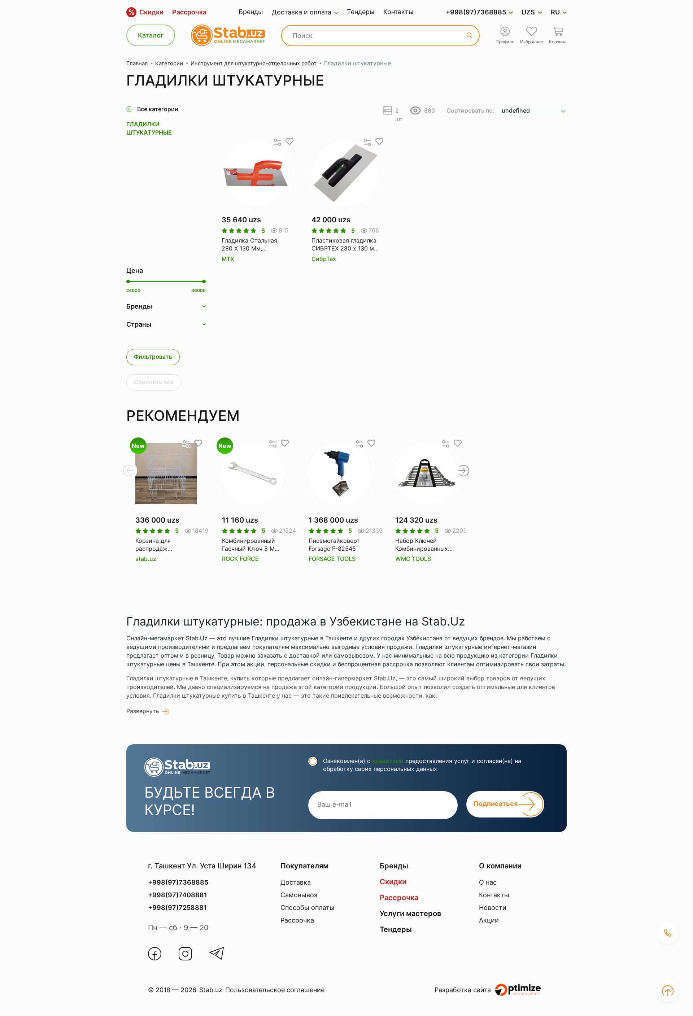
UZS (528, 12)
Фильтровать (153, 356)
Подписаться (496, 803)
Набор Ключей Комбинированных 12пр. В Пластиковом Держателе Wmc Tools (425, 545)
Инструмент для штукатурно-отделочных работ (254, 63)
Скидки (146, 12)
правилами (388, 760)
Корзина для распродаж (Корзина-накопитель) (153, 545)
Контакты (398, 12)
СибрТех (323, 258)
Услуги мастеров (410, 913)
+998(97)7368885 (476, 12)
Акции (489, 920)
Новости (492, 907)
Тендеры (361, 12)
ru (555, 12)
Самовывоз (298, 895)
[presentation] (128, 471)
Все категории (157, 109)
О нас (488, 882)
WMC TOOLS (413, 558)
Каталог (151, 35)
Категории (169, 63)
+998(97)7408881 (177, 895)
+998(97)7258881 (177, 907)
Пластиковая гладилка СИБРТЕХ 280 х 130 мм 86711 (344, 245)
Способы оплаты (307, 907)
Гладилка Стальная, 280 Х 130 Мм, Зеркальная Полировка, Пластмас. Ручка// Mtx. (256, 245)
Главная (137, 63)
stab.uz (145, 558)
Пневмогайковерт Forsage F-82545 (334, 544)
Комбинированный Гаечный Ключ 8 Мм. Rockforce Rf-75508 (251, 545)
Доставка (295, 882)
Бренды (251, 12)
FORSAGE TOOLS (332, 558)
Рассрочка (189, 12)
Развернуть (142, 711)
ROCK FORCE (240, 558)
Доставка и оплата (301, 12)
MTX (228, 258)
